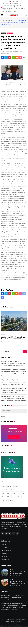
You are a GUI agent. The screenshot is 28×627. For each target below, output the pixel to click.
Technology (5, 500)
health (3, 493)
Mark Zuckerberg (11, 493)
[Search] (26, 15)
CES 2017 (9, 486)
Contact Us (4, 416)
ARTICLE (4, 547)
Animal (3, 486)
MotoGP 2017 (21, 493)
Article (3, 334)
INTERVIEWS (5, 553)
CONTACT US (5, 559)
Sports (14, 496)
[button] (23, 307)
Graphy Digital (18, 621)
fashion (16, 486)
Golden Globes (19, 490)
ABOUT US (5, 556)
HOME (4, 545)
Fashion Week (5, 490)
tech (19, 496)
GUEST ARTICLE (6, 550)
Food (12, 490)
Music (3, 496)
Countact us (14, 437)
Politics (9, 496)
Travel (11, 500)
